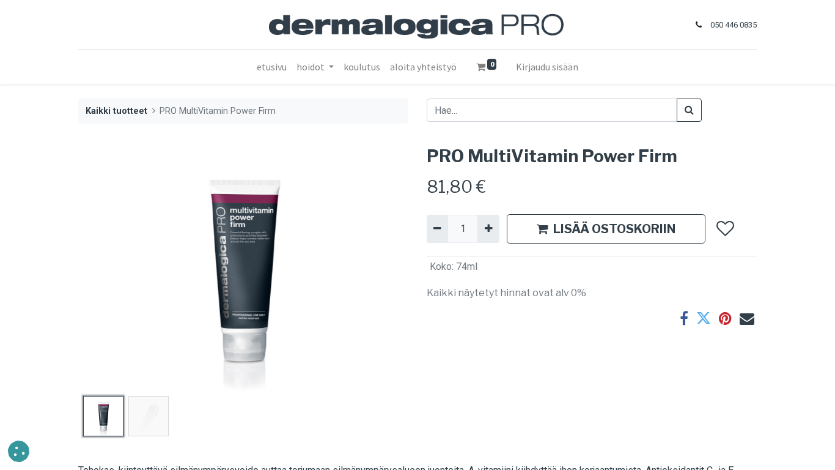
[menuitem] (272, 66)
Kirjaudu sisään (547, 67)
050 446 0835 (733, 24)
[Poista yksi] (437, 229)
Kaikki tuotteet (116, 111)
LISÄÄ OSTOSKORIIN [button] (614, 229)
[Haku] (689, 110)
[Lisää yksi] (488, 229)
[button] (103, 268)
